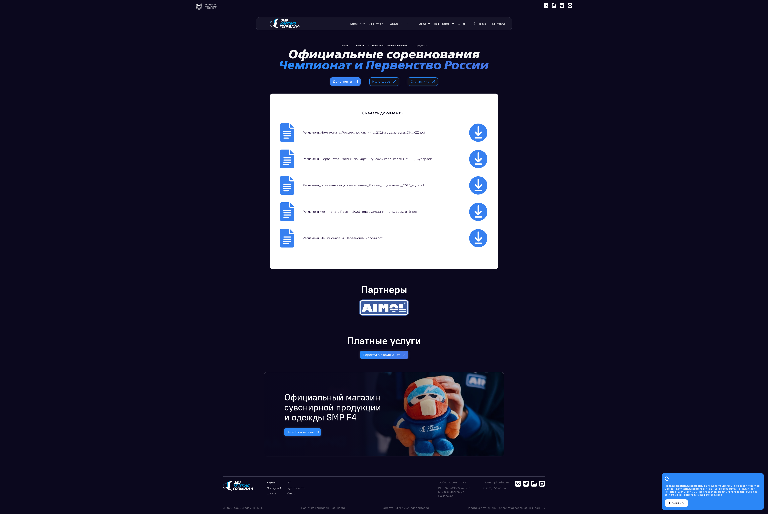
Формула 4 (376, 23)
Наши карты (442, 23)
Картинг (355, 23)
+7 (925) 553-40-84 (494, 488)
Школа (393, 23)
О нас (461, 23)
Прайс (482, 23)
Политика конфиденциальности (323, 507)
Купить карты (296, 488)
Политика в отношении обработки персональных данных (506, 507)
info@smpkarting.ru (496, 482)
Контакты (498, 23)
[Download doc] (478, 133)
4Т (408, 23)
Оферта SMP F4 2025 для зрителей (406, 507)
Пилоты (421, 23)
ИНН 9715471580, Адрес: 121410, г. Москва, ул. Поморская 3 (454, 491)
